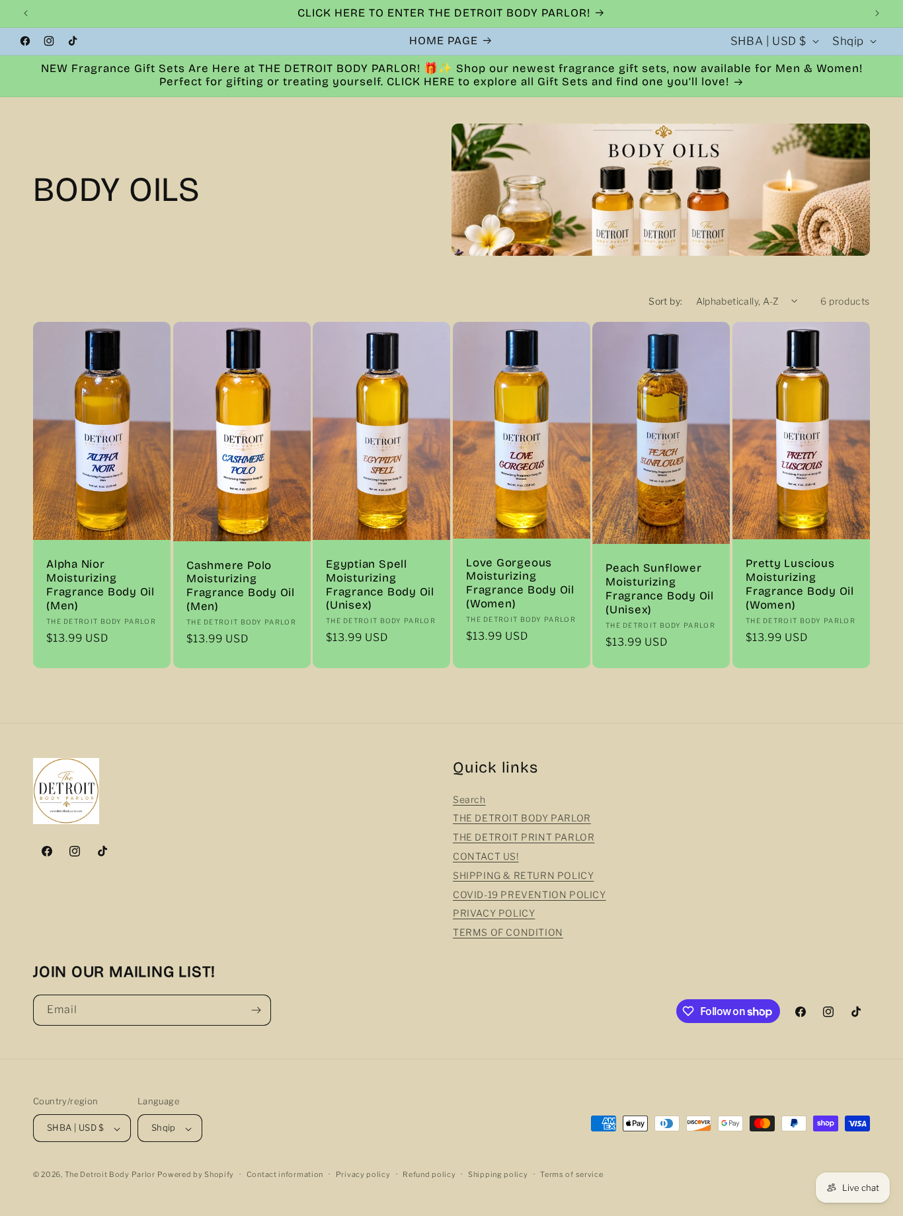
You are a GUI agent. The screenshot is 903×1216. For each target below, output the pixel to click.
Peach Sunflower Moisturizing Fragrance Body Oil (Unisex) (660, 589)
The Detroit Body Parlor (110, 1175)
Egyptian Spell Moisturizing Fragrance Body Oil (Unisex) (380, 585)
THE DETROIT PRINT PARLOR (523, 837)
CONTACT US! (486, 856)
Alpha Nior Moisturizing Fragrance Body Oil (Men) (100, 585)
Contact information (285, 1174)
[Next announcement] (877, 13)
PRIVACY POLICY (494, 913)
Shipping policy (498, 1174)
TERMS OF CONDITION (508, 932)
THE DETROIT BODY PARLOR (522, 818)
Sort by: (665, 301)
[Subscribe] (255, 1010)
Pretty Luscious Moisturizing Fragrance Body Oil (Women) (800, 584)
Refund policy (429, 1174)
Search (469, 799)
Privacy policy (363, 1174)
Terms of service (571, 1174)
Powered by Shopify (195, 1175)
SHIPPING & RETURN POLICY (523, 875)
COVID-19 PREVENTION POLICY (529, 894)
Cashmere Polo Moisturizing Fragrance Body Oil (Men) (240, 585)
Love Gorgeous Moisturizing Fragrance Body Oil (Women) (520, 583)
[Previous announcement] (25, 13)
